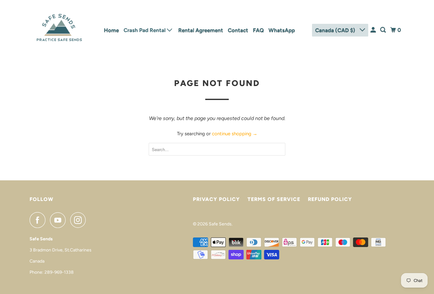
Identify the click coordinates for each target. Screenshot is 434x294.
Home (111, 30)
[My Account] (373, 30)
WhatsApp (281, 30)
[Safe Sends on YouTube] (59, 220)
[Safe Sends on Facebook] (39, 220)
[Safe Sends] (58, 30)
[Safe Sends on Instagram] (79, 220)
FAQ (258, 30)
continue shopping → (234, 134)
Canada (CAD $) (335, 30)
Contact (238, 30)
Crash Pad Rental (145, 30)
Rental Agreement (200, 30)
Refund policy (330, 199)
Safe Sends (220, 224)
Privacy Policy (216, 199)
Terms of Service (274, 199)
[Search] (383, 30)
